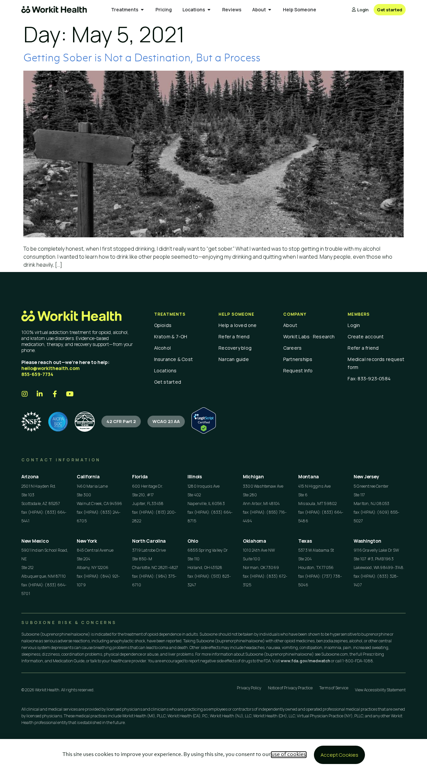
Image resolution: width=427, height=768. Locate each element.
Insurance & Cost (173, 359)
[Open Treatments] (142, 9)
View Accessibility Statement (380, 690)
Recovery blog (235, 348)
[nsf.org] (31, 422)
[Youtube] (69, 394)
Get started (167, 382)
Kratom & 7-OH (170, 336)
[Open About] (270, 9)
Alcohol (162, 348)
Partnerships (298, 359)
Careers (292, 348)
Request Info (298, 370)
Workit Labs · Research (309, 336)
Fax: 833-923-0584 (369, 378)
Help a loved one (238, 325)
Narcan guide (234, 359)
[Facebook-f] (54, 394)
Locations (165, 370)
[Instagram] (24, 394)
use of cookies (289, 754)
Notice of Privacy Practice (290, 688)
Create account (366, 336)
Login (354, 325)
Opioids (163, 325)
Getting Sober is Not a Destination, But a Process (142, 58)
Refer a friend (234, 336)
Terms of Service (333, 688)
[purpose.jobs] (85, 422)
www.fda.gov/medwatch (305, 661)
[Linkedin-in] (39, 394)
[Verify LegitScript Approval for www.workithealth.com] (203, 431)
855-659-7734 (37, 374)
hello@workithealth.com (50, 368)
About (290, 325)
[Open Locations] (209, 9)
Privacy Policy (249, 688)
